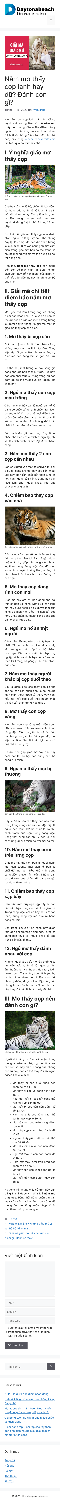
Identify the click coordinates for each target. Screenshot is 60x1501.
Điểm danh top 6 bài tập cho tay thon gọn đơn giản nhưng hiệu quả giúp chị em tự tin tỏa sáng (28, 1430)
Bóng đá (10, 1460)
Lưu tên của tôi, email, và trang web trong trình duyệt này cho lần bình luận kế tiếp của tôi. (30, 1331)
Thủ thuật (11, 1476)
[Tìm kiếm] (51, 1367)
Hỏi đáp (9, 1465)
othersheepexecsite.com (40, 139)
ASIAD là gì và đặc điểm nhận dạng (26, 1394)
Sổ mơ (13, 1219)
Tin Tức (9, 1481)
